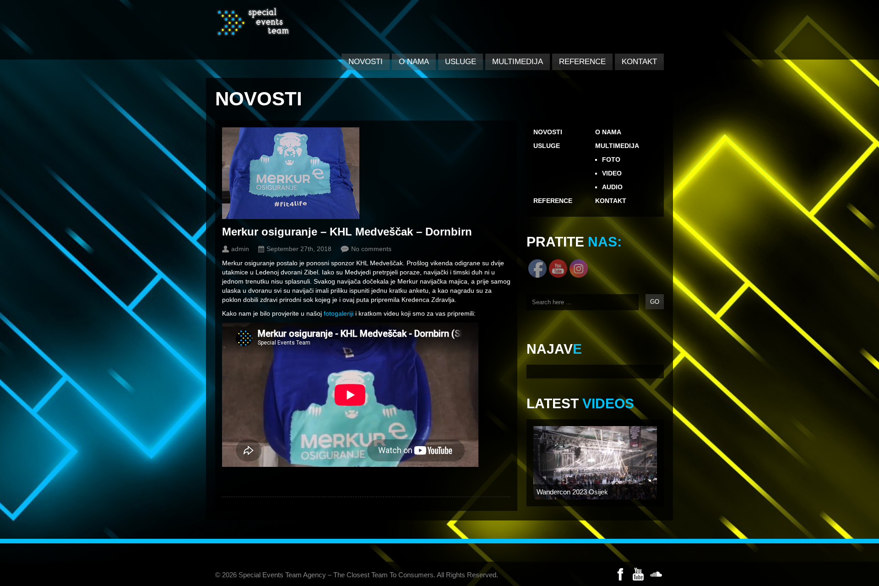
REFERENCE (582, 61)
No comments (371, 248)
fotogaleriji (338, 313)
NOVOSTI (365, 61)
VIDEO (612, 173)
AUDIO (612, 187)
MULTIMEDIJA (517, 61)
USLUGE (460, 61)
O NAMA (414, 61)
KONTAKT (639, 61)
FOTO (611, 159)
